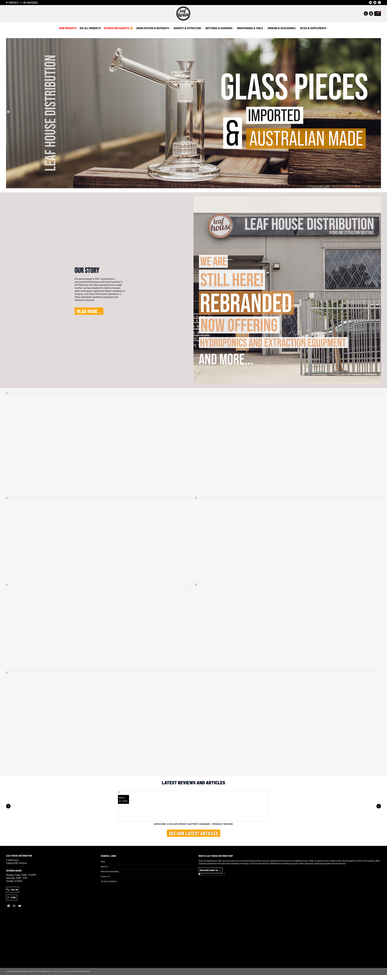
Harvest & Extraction (187, 28)
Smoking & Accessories (281, 28)
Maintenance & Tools (250, 28)
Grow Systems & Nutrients (152, 28)
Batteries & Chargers (218, 28)
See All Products (90, 28)
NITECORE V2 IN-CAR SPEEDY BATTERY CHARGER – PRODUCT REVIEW (193, 824)
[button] (8, 111)
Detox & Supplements (313, 28)
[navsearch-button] (366, 13)
